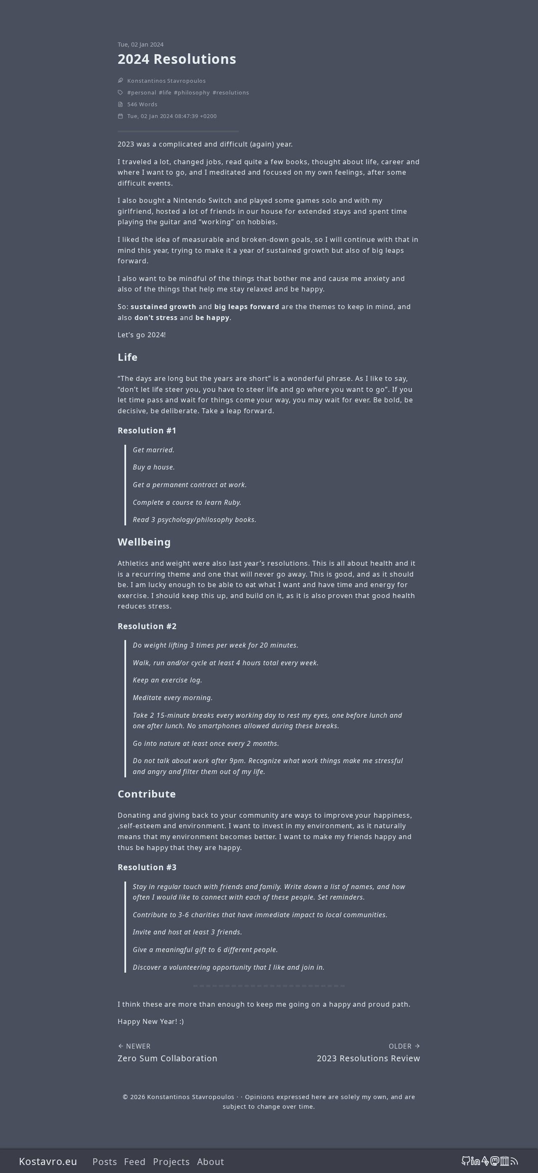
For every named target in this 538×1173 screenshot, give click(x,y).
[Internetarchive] (504, 1161)
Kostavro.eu (48, 1161)
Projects (171, 1161)
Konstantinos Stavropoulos (166, 80)
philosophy (194, 92)
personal (143, 92)
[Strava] (485, 1161)
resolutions (232, 92)
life (167, 92)
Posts (104, 1161)
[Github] (466, 1161)
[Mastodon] (495, 1161)
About (210, 1161)
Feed (135, 1161)
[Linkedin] (475, 1161)
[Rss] (514, 1161)
